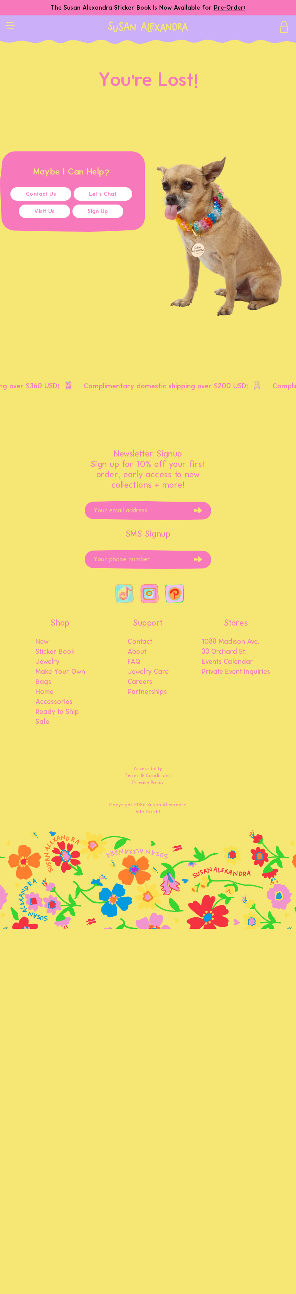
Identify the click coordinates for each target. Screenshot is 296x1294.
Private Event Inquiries (236, 672)
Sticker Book (55, 652)
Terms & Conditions (148, 775)
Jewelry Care (148, 672)
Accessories (53, 702)
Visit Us (44, 211)
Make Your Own (60, 672)
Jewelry (47, 662)
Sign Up (98, 211)
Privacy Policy (147, 782)
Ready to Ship (57, 712)
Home (44, 692)
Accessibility (148, 768)
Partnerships (147, 692)
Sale (42, 722)
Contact (140, 642)
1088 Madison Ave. (230, 642)
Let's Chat (103, 194)
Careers (140, 682)
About (137, 652)
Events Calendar (227, 662)
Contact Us (41, 194)
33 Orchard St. (224, 652)
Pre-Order (229, 7)
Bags (43, 682)
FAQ (134, 662)
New (42, 642)
